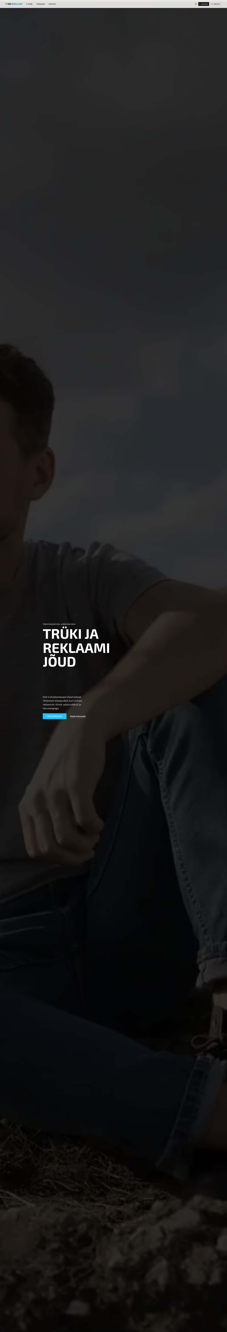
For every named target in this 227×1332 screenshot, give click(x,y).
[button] (54, 716)
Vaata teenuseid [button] (77, 716)
